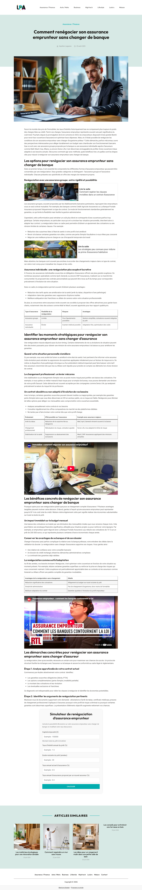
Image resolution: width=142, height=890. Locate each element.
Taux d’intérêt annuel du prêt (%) (54, 745)
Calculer (71, 786)
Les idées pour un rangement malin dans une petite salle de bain (85, 854)
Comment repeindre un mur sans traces (56, 853)
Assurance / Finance (47, 7)
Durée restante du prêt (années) (54, 755)
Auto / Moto (64, 7)
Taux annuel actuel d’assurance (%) (55, 765)
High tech (89, 7)
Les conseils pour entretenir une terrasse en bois (115, 826)
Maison (122, 7)
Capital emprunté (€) (50, 732)
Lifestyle (101, 7)
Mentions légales (64, 888)
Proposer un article (77, 888)
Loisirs (111, 7)
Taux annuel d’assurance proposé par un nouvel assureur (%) (65, 775)
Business (77, 7)
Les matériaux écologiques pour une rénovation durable (27, 853)
